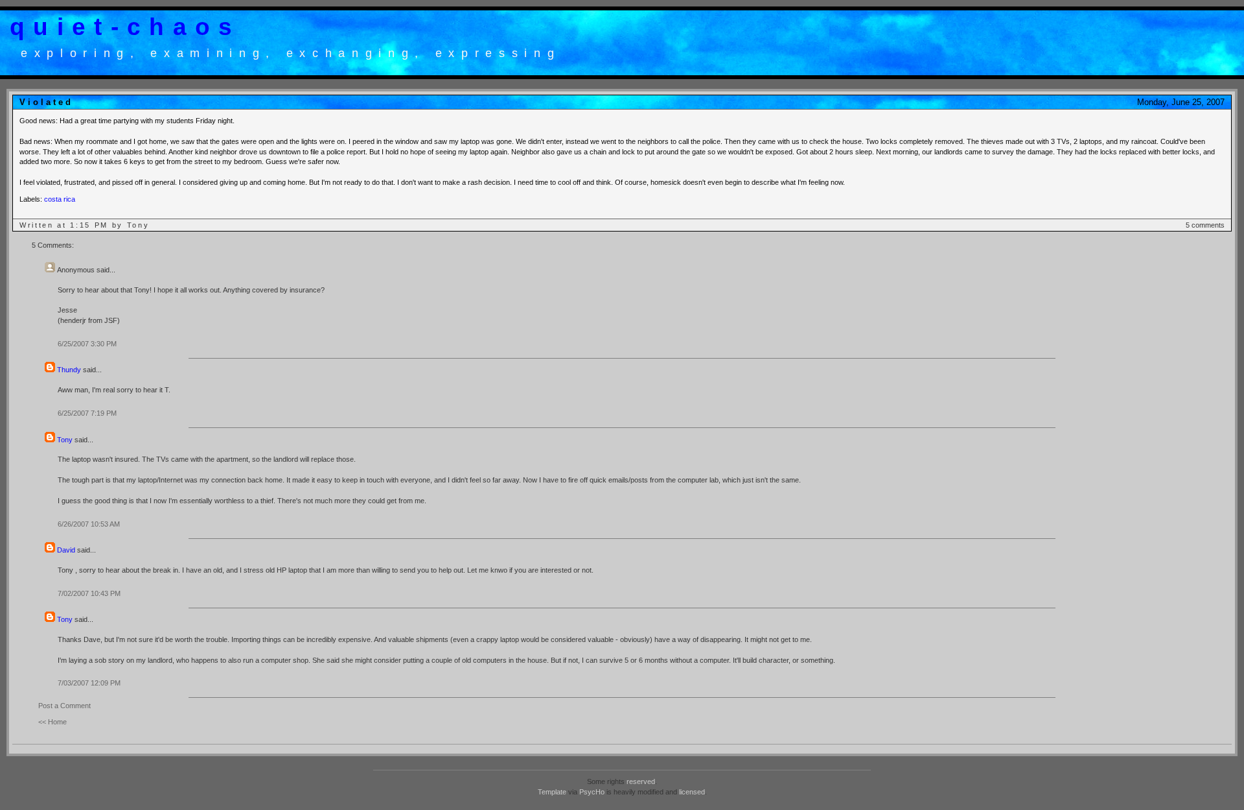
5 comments (1205, 225)
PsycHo (592, 792)
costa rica (59, 199)
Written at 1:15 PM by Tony (84, 225)
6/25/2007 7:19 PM (87, 413)
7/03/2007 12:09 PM (89, 683)
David (66, 550)
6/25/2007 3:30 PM (87, 344)
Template (552, 792)
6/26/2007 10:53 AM (89, 524)
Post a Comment (64, 705)
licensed (692, 792)
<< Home (52, 722)
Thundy (69, 370)
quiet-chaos (125, 27)
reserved (641, 781)
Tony (65, 440)
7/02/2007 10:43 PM (89, 593)
